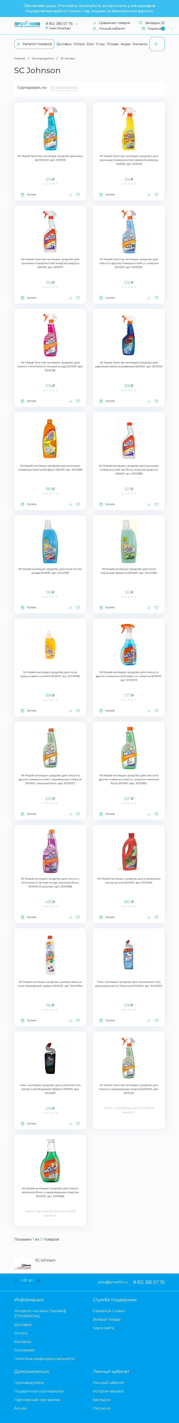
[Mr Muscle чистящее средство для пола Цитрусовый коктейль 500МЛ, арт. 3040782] (50, 645)
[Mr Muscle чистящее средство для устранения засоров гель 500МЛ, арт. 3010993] (129, 851)
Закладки (102, 1400)
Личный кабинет (112, 29)
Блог (90, 44)
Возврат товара (106, 1319)
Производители (29, 1383)
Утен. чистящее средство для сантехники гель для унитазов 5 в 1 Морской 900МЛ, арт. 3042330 (128, 983)
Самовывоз (24, 1350)
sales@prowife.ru (113, 1282)
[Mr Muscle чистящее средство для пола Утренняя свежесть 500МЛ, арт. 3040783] (129, 541)
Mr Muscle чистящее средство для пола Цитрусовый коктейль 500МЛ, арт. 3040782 (50, 674)
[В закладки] (78, 194)
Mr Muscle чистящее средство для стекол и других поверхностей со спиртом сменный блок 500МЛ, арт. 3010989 (129, 779)
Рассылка (101, 1408)
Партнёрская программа (37, 1400)
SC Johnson (67, 58)
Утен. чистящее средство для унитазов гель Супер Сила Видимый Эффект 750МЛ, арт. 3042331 (50, 1089)
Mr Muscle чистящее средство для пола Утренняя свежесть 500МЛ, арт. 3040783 (129, 570)
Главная (19, 58)
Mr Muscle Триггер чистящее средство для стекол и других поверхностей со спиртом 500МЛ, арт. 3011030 (129, 263)
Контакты (140, 44)
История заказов (108, 1391)
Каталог (37, 44)
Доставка (64, 44)
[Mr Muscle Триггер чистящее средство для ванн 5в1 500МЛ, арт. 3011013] (50, 128)
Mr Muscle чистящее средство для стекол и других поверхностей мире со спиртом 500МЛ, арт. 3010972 (129, 676)
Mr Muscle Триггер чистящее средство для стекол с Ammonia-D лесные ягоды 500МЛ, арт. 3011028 (50, 366)
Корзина (156, 29)
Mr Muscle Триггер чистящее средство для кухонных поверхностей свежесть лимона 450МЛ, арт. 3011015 (129, 159)
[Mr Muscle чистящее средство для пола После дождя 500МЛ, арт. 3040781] (50, 541)
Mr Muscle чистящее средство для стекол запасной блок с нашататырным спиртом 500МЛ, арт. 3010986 (50, 1192)
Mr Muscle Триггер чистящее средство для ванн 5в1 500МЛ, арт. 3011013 (50, 158)
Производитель (43, 58)
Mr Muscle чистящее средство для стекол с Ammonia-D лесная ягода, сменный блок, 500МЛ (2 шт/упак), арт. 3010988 (50, 882)
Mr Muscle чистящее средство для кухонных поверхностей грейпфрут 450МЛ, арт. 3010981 (50, 467)
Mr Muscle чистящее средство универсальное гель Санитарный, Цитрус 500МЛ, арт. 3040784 (50, 983)
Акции (126, 44)
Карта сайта (103, 1328)
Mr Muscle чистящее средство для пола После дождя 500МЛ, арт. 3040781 (50, 570)
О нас (100, 44)
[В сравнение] (70, 194)
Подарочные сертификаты (39, 1391)
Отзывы (113, 44)
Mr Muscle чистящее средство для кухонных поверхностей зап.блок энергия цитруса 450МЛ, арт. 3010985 (129, 469)
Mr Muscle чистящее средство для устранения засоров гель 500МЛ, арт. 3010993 (128, 880)
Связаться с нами (109, 1311)
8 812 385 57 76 (59, 24)
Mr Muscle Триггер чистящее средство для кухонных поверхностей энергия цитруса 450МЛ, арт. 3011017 (50, 263)
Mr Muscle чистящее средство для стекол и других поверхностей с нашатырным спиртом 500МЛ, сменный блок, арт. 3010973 (50, 779)
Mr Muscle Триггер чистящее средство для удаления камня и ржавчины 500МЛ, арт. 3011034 (129, 364)
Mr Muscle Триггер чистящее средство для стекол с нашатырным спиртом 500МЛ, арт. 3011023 (129, 1089)
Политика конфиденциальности (44, 1359)
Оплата (79, 44)
